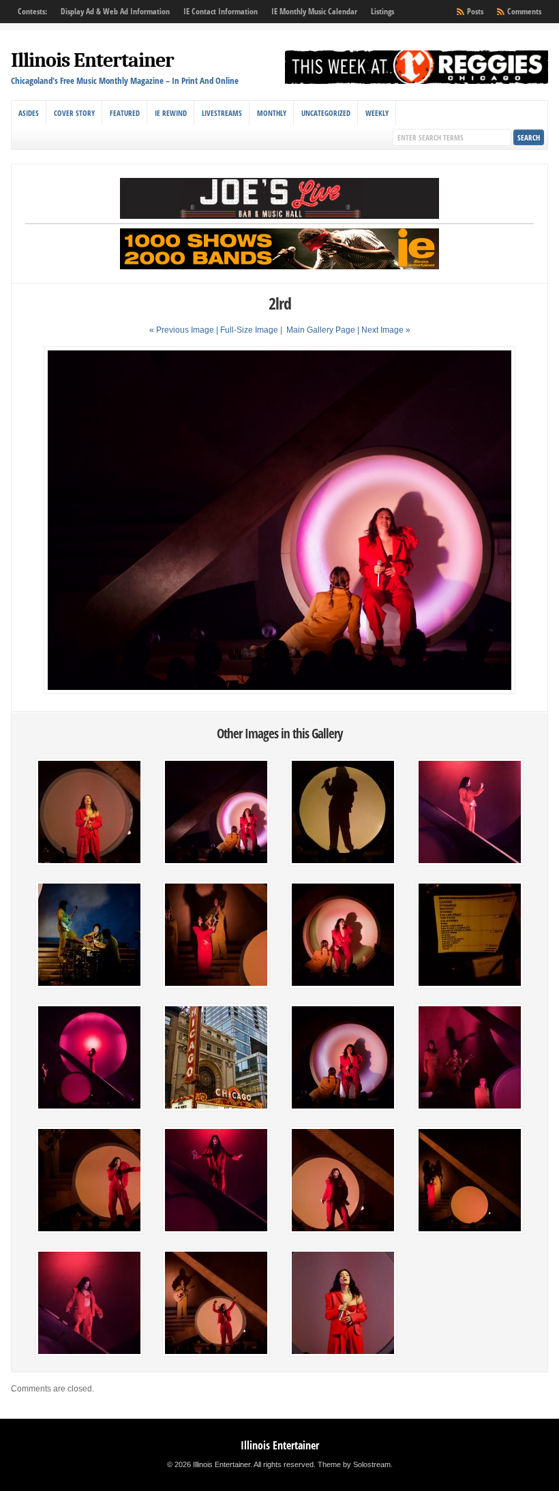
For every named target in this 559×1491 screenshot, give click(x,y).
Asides (28, 113)
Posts (475, 11)
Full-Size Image (249, 330)
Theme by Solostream (354, 1464)
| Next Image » (383, 330)
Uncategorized (325, 113)
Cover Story (74, 113)
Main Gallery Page (320, 330)
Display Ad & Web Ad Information (115, 11)
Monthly (271, 113)
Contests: (32, 11)
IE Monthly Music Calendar (314, 11)
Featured (125, 113)
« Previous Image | (184, 330)
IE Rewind (171, 113)
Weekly (377, 113)
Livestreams (222, 113)
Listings (382, 11)
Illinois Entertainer (92, 60)
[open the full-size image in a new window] (279, 691)
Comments (524, 11)
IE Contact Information (220, 11)
